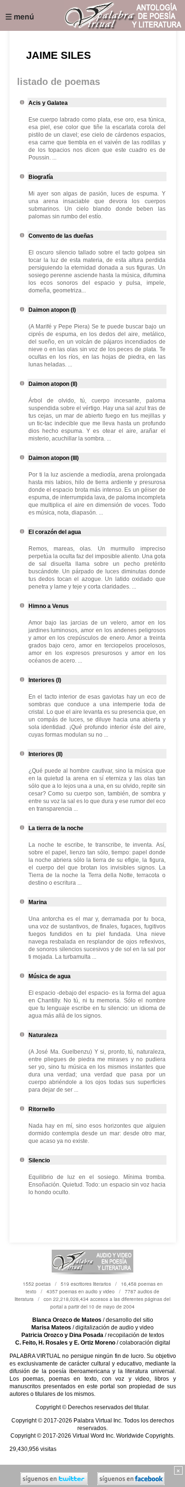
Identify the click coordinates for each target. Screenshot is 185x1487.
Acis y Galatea (48, 103)
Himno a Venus (48, 606)
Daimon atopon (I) (52, 310)
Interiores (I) (44, 680)
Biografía (40, 177)
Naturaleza (43, 1035)
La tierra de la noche (55, 828)
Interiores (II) (45, 754)
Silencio (39, 1160)
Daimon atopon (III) (53, 458)
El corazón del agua (54, 532)
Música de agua (49, 976)
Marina (37, 902)
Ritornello (41, 1109)
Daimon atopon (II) (52, 384)
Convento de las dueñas (60, 236)
